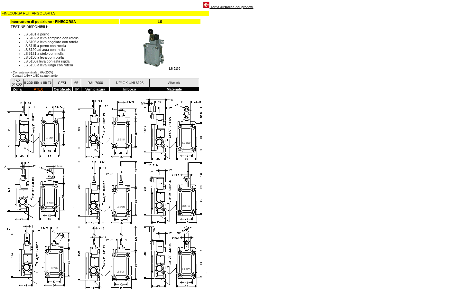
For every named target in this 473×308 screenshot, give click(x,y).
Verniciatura (95, 89)
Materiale (174, 89)
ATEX (38, 89)
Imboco (129, 89)
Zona (17, 89)
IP (77, 89)
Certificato (62, 89)
